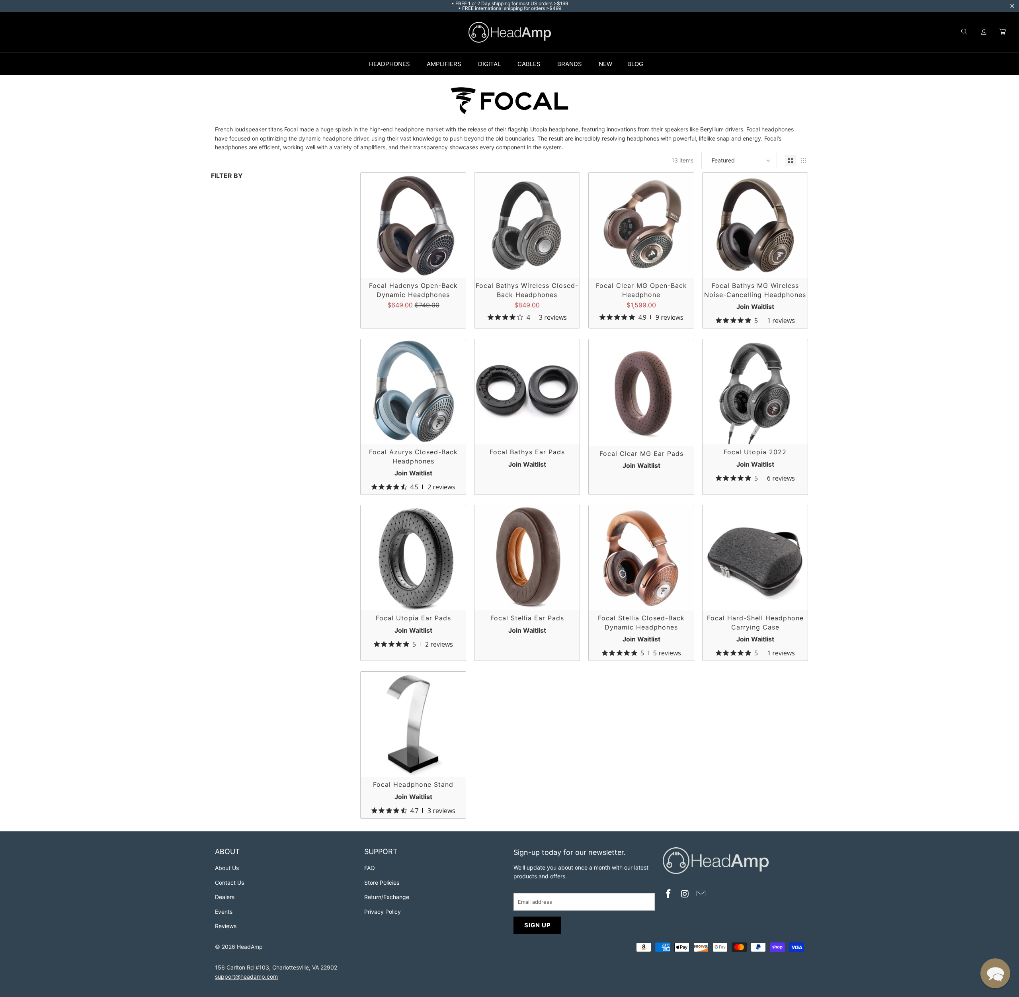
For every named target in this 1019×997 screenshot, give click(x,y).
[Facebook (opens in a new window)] (669, 894)
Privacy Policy (382, 911)
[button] (739, 160)
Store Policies (381, 882)
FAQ (369, 867)
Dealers (224, 896)
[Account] (984, 32)
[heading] (285, 852)
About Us (227, 867)
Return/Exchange (386, 896)
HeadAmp (250, 946)
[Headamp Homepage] (510, 32)
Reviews (225, 926)
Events (223, 911)
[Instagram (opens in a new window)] (685, 894)
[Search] (964, 32)
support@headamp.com (246, 976)
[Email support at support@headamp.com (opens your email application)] (701, 894)
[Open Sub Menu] (418, 64)
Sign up (537, 925)
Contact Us (229, 882)
